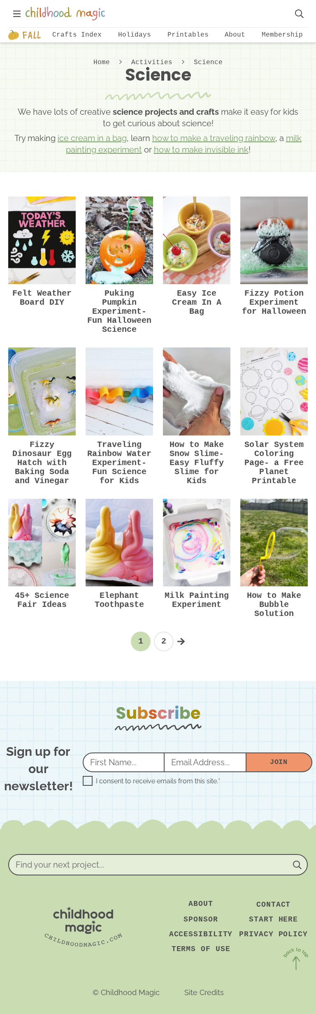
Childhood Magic (156, 14)
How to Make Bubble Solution (274, 604)
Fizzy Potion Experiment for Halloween (274, 302)
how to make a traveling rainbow (213, 138)
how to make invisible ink (201, 150)
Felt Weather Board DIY (42, 298)
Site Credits (204, 992)
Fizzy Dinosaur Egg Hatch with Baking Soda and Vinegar (42, 463)
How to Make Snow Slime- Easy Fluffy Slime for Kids (197, 463)
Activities (151, 62)
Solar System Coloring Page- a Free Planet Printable (274, 463)
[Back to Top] (295, 960)
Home (101, 62)
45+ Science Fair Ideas (42, 600)
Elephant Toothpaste (119, 600)
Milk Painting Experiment (197, 600)
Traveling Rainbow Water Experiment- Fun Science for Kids (119, 463)
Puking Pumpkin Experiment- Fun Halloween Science (119, 311)
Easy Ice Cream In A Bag (196, 302)
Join (279, 762)
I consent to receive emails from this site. (158, 781)
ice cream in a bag (92, 138)
